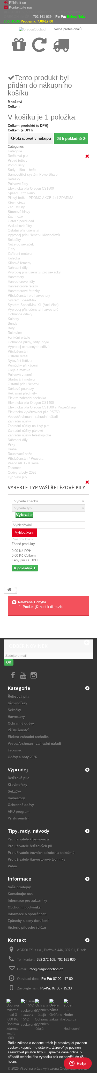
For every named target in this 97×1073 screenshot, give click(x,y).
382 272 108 (46, 960)
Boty (11, 328)
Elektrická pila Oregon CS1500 (31, 188)
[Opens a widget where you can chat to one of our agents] (77, 1063)
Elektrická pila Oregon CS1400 (31, 403)
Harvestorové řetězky (24, 291)
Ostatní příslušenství (23, 230)
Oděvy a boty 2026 (22, 472)
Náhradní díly (18, 268)
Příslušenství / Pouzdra (25, 458)
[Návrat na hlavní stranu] (9, 590)
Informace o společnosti (27, 914)
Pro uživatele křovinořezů (28, 839)
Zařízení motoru (20, 254)
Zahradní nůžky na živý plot (28, 426)
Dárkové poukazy (21, 389)
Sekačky (14, 240)
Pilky (11, 444)
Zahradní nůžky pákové (25, 431)
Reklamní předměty (22, 393)
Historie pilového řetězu (27, 927)
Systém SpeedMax (22, 300)
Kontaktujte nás (21, 7)
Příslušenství (18, 351)
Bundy (12, 323)
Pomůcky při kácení (23, 365)
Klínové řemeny (19, 263)
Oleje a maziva (19, 370)
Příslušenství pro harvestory (29, 295)
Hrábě (12, 449)
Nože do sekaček (21, 244)
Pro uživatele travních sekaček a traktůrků (41, 853)
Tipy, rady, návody (28, 831)
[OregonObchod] (32, 29)
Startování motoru (21, 379)
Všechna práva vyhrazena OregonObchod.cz (53, 1068)
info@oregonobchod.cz (46, 969)
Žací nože (15, 216)
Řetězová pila (18, 156)
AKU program (18, 812)
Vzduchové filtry (20, 226)
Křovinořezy (17, 202)
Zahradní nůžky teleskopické (29, 435)
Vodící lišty (16, 165)
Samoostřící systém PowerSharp (32, 174)
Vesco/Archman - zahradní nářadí (33, 417)
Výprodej (18, 769)
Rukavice (15, 333)
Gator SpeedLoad (21, 221)
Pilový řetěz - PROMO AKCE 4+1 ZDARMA (40, 198)
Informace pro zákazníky (27, 901)
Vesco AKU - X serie (23, 463)
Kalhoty (13, 319)
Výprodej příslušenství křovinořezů (34, 235)
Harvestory (16, 277)
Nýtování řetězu (20, 361)
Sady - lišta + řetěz (22, 170)
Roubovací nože (20, 454)
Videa (12, 866)
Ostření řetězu (18, 356)
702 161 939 (42, 17)
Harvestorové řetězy (23, 286)
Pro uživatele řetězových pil (30, 846)
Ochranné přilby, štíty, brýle (28, 342)
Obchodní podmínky (24, 907)
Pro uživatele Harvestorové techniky (36, 859)
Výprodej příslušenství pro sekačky (34, 272)
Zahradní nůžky (19, 421)
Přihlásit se (17, 3)
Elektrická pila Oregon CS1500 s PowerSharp (42, 407)
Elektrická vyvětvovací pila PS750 (33, 412)
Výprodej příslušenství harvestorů (33, 309)
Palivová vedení (20, 375)
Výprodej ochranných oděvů (28, 347)
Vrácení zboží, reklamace (40, 62)
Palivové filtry (18, 184)
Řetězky (14, 179)
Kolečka (14, 258)
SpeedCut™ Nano (21, 193)
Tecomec (14, 468)
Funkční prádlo (19, 337)
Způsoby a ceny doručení (28, 921)
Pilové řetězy (17, 160)
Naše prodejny (19, 887)
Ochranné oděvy (20, 314)
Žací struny (16, 207)
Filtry (11, 249)
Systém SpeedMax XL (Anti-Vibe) (33, 305)
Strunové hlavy (19, 212)
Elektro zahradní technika (27, 398)
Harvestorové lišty (21, 282)
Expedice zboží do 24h (59, 62)
